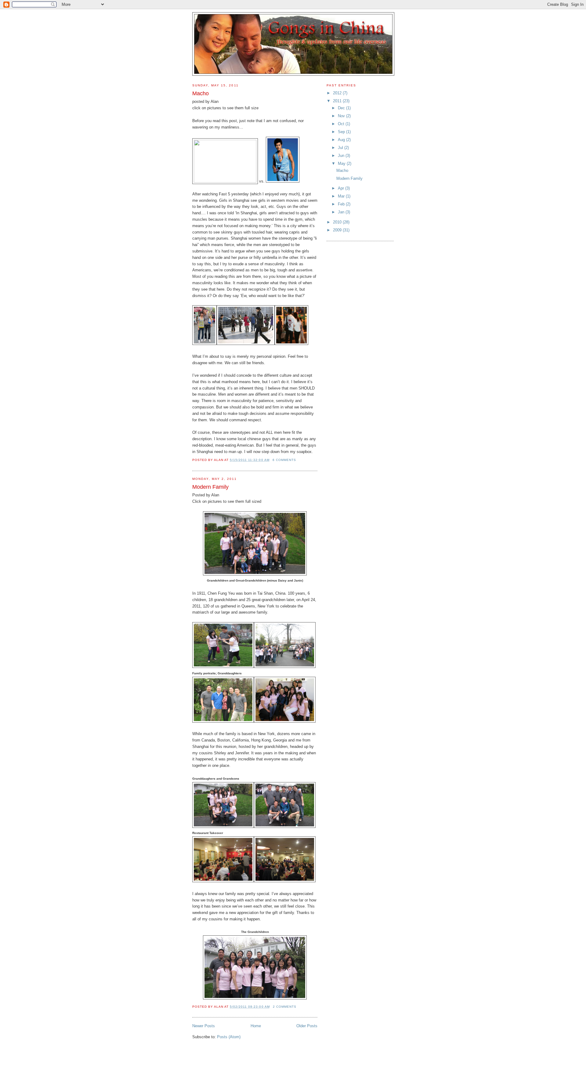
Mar (342, 196)
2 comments (284, 1006)
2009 (338, 230)
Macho (200, 93)
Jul (341, 147)
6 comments (284, 460)
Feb (342, 204)
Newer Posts (203, 1026)
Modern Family (210, 487)
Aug (342, 139)
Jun (341, 155)
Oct (341, 123)
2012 (338, 93)
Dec (342, 108)
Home (256, 1026)
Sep (342, 131)
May (342, 163)
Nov (342, 116)
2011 (338, 101)
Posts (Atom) (229, 1037)
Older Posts (306, 1026)
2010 (338, 222)
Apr (341, 188)
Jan (341, 212)
